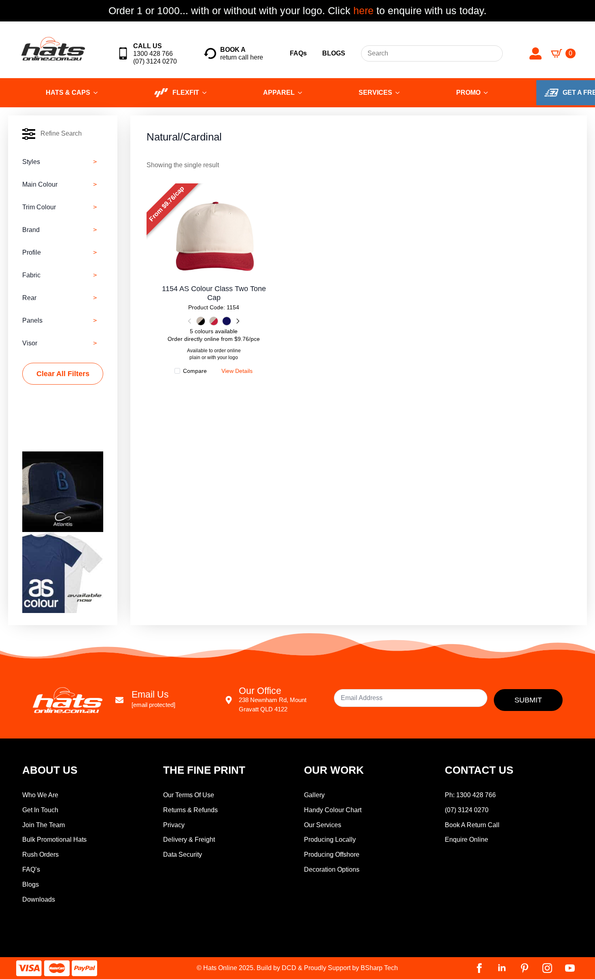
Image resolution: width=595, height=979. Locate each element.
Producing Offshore (331, 854)
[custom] (524, 968)
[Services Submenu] (400, 92)
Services (375, 92)
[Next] (237, 321)
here (362, 10)
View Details (214, 233)
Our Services (322, 825)
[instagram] (547, 968)
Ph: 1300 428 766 (470, 795)
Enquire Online (466, 839)
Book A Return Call (472, 825)
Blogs (30, 884)
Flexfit (185, 92)
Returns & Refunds (190, 810)
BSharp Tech (379, 967)
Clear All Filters (62, 374)
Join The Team (43, 825)
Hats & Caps (68, 92)
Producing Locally (330, 839)
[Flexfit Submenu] (207, 92)
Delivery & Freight (189, 839)
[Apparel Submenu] (302, 92)
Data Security (182, 854)
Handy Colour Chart (332, 810)
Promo (468, 92)
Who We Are (40, 795)
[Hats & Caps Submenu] (98, 92)
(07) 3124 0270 (467, 810)
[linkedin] (502, 968)
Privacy (174, 825)
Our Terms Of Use (188, 795)
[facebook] (479, 968)
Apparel (279, 92)
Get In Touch (40, 810)
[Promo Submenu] (488, 92)
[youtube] (570, 968)
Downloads (38, 899)
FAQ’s (31, 869)
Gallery (314, 795)
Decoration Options (331, 869)
